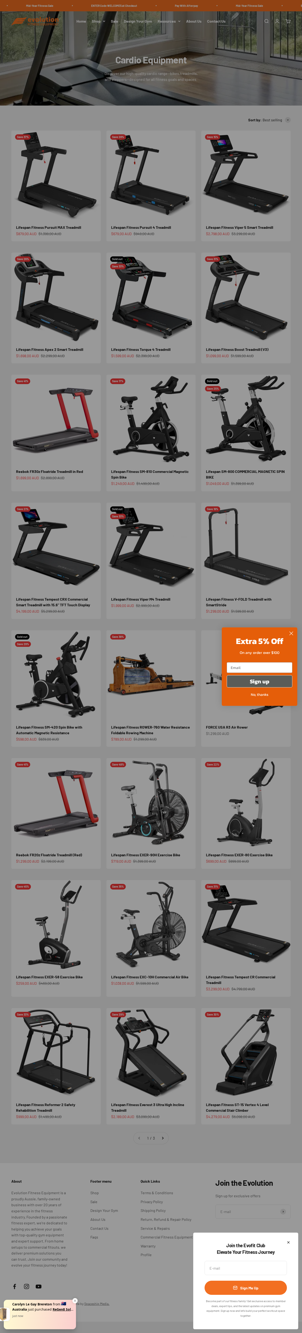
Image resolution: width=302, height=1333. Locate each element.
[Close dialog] (291, 633)
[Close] (288, 1242)
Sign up (259, 681)
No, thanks (259, 694)
